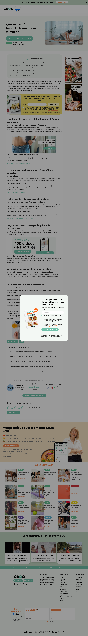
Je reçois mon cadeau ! (50, 329)
